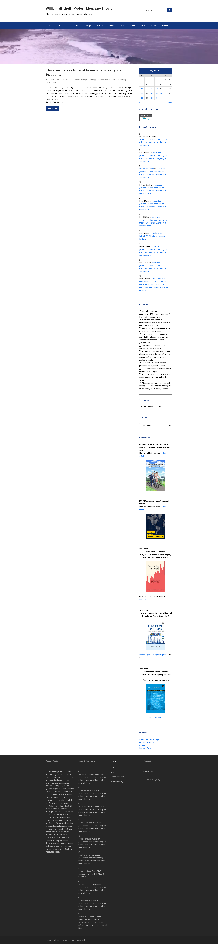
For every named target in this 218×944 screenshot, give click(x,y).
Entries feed (116, 772)
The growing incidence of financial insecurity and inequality (84, 72)
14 (142, 89)
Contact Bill (148, 771)
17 (157, 89)
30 (152, 98)
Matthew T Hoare (146, 168)
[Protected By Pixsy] (145, 120)
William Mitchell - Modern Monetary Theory (79, 8)
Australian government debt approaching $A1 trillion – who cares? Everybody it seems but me (154, 314)
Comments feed (117, 776)
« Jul (141, 102)
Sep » (170, 102)
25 (161, 93)
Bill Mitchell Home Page (149, 739)
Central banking (80, 79)
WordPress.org (117, 781)
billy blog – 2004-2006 (148, 742)
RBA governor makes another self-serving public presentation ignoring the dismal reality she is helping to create (155, 386)
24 (157, 93)
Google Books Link (156, 717)
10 (157, 84)
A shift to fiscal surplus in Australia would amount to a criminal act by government (154, 377)
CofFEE (142, 745)
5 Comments (53, 82)
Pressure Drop (145, 748)
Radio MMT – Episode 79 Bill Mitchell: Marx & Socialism (152, 236)
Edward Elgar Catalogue (149, 654)
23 (152, 93)
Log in (113, 767)
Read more (52, 108)
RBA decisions (103, 79)
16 (152, 89)
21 (142, 93)
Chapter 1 (163, 654)
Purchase (143, 599)
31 (157, 98)
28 (142, 98)
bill (67, 79)
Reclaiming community (117, 79)
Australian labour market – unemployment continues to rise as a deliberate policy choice (154, 323)
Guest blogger (91, 79)
